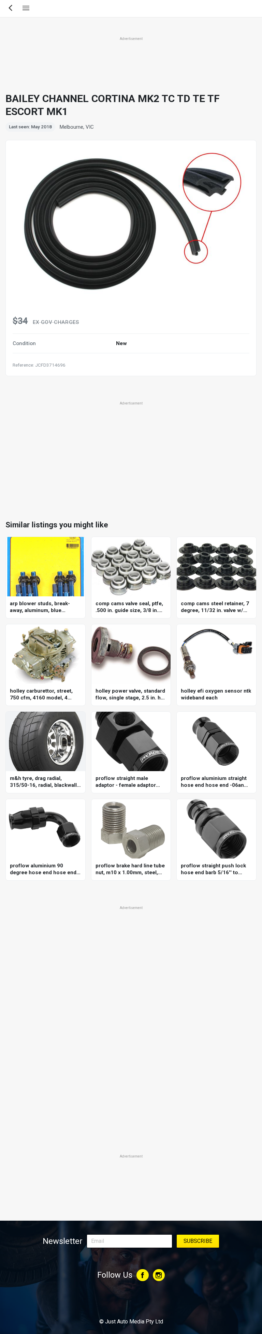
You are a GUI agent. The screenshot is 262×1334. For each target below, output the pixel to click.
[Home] (131, 1303)
